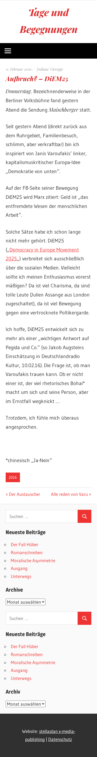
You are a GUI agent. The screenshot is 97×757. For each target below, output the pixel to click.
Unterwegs (21, 576)
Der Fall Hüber (24, 544)
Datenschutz (60, 739)
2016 (13, 477)
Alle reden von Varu (69, 494)
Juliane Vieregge (49, 69)
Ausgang (19, 568)
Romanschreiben (27, 552)
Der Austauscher (24, 494)
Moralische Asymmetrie (33, 560)
